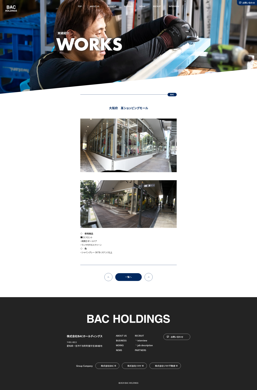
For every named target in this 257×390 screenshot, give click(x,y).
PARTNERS (140, 350)
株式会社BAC (107, 365)
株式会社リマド (134, 365)
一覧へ (128, 277)
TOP (80, 6)
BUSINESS (111, 6)
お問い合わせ (248, 2)
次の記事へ (149, 277)
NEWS (142, 6)
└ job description (144, 345)
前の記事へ (108, 277)
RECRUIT (157, 6)
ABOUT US (94, 6)
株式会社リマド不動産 (165, 365)
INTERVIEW (174, 6)
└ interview (141, 340)
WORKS (127, 6)
